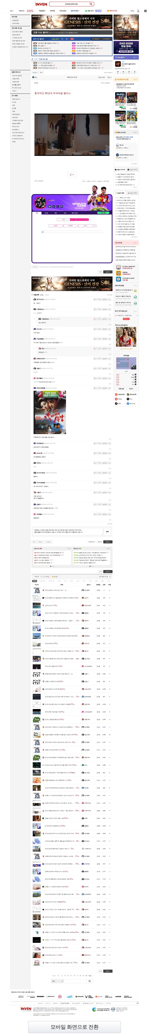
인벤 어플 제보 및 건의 (18, 40)
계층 (96, 581)
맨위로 (100, 542)
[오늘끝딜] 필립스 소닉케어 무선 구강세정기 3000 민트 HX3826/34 (126, 256)
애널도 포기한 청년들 (53, 689)
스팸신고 (100, 181)
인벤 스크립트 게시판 (18, 43)
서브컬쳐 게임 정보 (17, 120)
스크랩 (88, 181)
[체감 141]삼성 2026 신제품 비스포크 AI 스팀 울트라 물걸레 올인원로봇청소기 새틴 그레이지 (126, 260)
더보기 (57, 206)
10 (86, 975)
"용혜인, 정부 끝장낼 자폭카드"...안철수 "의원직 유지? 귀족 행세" (66, 620)
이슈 (42, 581)
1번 (72, 219)
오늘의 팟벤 (15, 81)
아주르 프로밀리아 (17, 135)
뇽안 (86, 765)
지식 (84, 581)
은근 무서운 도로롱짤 (53, 902)
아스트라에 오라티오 (18, 138)
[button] (50, 566)
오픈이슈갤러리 (108, 72)
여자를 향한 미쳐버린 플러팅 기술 (57, 879)
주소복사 (35, 267)
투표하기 (126, 319)
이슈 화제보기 (106, 39)
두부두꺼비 (88, 803)
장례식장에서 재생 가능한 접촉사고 (57, 674)
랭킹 (56, 213)
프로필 (46, 213)
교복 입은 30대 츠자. (53, 750)
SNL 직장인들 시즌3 (53, 712)
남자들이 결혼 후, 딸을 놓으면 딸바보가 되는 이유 (62, 841)
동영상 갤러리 (16, 34)
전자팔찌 (87, 590)
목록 (102, 83)
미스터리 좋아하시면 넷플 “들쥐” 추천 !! (58, 765)
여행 (13, 111)
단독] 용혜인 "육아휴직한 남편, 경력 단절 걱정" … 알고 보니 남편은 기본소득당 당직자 (72, 757)
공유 (83, 181)
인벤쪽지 (49, 206)
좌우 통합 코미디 (52, 666)
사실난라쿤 (88, 689)
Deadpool (87, 636)
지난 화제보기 (96, 39)
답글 (110, 305)
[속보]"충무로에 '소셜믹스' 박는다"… (57, 848)
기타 (108, 581)
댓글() (107, 83)
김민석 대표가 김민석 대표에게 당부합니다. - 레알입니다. (64, 864)
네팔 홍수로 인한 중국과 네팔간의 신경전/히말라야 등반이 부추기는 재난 (68, 658)
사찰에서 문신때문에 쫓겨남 (55, 628)
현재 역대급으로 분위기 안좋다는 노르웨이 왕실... (62, 856)
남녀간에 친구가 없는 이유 (55, 947)
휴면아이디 (88, 955)
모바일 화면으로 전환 (74, 1027)
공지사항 (108, 1003)
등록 (107, 531)
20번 (75, 219)
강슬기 (86, 674)
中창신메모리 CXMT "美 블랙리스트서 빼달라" (60, 894)
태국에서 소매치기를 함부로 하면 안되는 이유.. (61, 917)
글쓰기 (108, 571)
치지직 (14, 102)
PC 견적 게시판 (16, 87)
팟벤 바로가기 (16, 99)
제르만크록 (88, 605)
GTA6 (13, 141)
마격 (61, 206)
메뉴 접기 (103, 213)
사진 (90, 581)
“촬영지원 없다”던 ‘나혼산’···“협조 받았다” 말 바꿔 (61, 810)
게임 (77, 581)
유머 (59, 581)
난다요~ (49, 605)
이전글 (48, 542)
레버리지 (49, 643)
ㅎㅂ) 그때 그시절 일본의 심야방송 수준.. (59, 962)
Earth (86, 818)
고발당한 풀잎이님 (52, 719)
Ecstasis (87, 841)
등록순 (42, 295)
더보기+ (69, 548)
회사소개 (40, 1003)
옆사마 (86, 598)
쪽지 (83, 219)
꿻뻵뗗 (86, 613)
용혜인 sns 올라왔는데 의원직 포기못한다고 (60, 598)
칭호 (65, 213)
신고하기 (93, 181)
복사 (41, 72)
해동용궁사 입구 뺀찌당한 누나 (56, 780)
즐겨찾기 (55, 576)
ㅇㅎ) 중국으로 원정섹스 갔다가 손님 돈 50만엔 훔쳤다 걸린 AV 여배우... (68, 795)
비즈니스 (47, 1003)
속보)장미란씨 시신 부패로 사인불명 (57, 704)
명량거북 (87, 704)
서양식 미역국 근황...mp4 (54, 818)
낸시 (35, 77)
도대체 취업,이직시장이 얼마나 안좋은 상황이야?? (62, 651)
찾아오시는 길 (99, 1003)
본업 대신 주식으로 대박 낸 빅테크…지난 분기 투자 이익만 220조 (66, 696)
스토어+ (135, 79)
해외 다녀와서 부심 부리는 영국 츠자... (58, 742)
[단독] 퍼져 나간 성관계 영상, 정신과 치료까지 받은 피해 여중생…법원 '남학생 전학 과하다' (74, 833)
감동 (102, 581)
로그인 (132, 11)
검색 (87, 219)
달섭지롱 (87, 734)
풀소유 (86, 651)
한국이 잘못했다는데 (53, 826)
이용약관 (55, 1003)
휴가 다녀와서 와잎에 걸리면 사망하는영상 (59, 636)
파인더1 (87, 643)
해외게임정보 (16, 114)
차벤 (13, 105)
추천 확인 (106, 181)
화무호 (86, 886)
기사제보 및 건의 (17, 37)
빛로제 (86, 620)
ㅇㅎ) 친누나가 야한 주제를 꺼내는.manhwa (60, 932)
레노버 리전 (15, 126)
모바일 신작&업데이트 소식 (20, 47)
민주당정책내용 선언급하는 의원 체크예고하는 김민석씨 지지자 (66, 788)
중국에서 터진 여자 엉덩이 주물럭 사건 (58, 924)
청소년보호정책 (76, 1003)
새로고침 (109, 295)
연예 (51, 581)
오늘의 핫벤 (15, 78)
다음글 (40, 542)
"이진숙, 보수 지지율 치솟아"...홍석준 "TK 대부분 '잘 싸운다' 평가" (66, 909)
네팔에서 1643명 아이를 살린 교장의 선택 (59, 734)
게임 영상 (15, 117)
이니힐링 (53, 206)
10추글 (47, 576)
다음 (89, 975)
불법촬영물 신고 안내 (88, 1003)
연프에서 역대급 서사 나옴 (55, 871)
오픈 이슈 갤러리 (17, 75)
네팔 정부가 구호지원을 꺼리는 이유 (57, 772)
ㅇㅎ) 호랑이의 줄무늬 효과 (55, 886)
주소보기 (35, 72)
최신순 (47, 295)
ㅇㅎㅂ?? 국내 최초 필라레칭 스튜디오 (58, 940)
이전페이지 (91, 542)
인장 (37, 213)
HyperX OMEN (16, 123)
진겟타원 (87, 864)
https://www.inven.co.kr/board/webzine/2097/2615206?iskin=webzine (56, 267)
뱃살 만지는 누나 (52, 955)
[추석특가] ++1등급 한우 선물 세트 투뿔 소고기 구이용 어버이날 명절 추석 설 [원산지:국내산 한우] (126, 253)
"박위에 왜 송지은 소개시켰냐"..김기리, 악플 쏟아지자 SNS (64, 803)
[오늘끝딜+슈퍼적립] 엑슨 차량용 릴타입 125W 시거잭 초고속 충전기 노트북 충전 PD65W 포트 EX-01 (126, 250)
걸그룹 (14, 108)
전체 (34, 581)
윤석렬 (86, 788)
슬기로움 (87, 658)
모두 (79, 219)
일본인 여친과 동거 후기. (54, 590)
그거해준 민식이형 (52, 681)
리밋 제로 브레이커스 (18, 132)
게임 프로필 (75, 213)
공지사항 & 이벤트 (17, 31)
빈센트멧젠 (88, 696)
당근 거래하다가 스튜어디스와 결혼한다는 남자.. (61, 727)
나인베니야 (88, 848)
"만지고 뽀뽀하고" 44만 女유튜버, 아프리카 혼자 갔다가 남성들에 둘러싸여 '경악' (71, 613)
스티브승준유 (88, 666)
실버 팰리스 (15, 129)
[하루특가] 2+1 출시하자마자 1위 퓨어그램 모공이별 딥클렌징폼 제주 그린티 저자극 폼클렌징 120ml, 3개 (126, 246)
